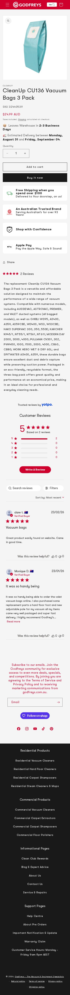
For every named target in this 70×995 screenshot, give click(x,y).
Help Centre (35, 915)
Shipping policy (37, 987)
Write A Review (35, 469)
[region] (34, 439)
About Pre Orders (35, 924)
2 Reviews (27, 274)
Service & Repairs (35, 892)
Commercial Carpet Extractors (35, 818)
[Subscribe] (58, 702)
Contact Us (35, 883)
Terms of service (37, 981)
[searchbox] (23, 488)
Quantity (8, 146)
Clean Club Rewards (35, 858)
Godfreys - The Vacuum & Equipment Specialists (39, 976)
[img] (4, 273)
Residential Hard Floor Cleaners (35, 769)
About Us (35, 875)
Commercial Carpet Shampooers (35, 826)
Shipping (22, 119)
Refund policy (18, 981)
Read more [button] (13, 621)
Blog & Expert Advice (35, 866)
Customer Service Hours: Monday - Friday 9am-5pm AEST (35, 952)
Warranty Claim (34, 941)
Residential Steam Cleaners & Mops (35, 786)
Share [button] (11, 262)
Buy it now (35, 177)
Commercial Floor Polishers (35, 834)
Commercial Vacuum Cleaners (35, 809)
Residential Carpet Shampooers (34, 777)
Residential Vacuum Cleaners (34, 760)
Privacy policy (55, 981)
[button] (7, 5)
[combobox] (49, 497)
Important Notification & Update (35, 932)
